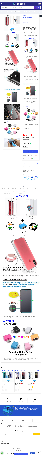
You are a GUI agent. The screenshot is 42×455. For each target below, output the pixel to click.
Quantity (25, 146)
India (28, 448)
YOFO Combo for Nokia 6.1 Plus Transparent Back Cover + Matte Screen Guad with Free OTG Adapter (21, 370)
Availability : (27, 143)
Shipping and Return (24, 186)
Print (36, 155)
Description (15, 186)
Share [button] (24, 158)
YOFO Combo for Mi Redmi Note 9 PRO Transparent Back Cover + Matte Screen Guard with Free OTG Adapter (8, 370)
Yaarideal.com (23, 448)
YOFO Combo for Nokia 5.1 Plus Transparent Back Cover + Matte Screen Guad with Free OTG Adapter (34, 370)
